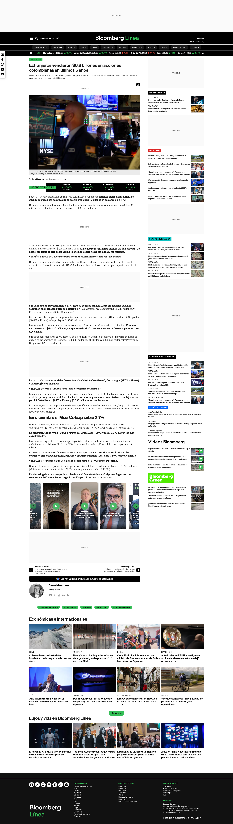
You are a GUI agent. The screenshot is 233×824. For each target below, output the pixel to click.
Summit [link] (83, 47)
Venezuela (77, 797)
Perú (75, 801)
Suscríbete (167, 786)
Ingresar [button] (200, 38)
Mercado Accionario (70, 607)
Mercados (36, 59)
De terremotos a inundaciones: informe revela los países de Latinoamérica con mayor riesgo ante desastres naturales (167, 489)
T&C (164, 795)
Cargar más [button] (116, 713)
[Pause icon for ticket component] (30, 53)
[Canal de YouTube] (43, 784)
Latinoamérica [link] (108, 47)
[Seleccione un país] (57, 38)
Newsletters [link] (57, 47)
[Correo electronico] (50, 595)
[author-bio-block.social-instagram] (59, 595)
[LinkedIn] (63, 595)
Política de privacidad (170, 788)
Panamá (76, 805)
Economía (122, 786)
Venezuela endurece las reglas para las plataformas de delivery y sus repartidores (182, 701)
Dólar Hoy (122, 791)
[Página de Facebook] (31, 784)
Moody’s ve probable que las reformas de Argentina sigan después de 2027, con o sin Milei (93, 658)
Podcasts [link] (164, 47)
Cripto (120, 795)
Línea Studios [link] (137, 47)
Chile (75, 799)
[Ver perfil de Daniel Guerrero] (39, 591)
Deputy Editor (54, 589)
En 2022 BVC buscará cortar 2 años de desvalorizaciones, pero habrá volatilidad (80, 256)
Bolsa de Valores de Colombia (48, 607)
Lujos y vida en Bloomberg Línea (60, 718)
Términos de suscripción (171, 791)
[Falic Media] (189, 42)
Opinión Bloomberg (158, 407)
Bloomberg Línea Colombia (121, 607)
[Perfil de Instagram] (49, 784)
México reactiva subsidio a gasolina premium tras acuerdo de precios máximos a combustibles (51, 571)
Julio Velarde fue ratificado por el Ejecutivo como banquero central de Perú (48, 701)
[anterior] (31, 570)
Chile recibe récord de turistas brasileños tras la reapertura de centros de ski (50, 658)
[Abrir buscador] (36, 38)
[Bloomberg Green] (176, 478)
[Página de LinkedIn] (54, 784)
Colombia (77, 795)
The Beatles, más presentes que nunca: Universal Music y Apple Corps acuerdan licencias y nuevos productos (94, 754)
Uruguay (77, 808)
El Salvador (78, 812)
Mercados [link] (71, 47)
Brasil (76, 788)
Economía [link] (195, 47)
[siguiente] (138, 570)
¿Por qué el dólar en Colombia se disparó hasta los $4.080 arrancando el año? (79, 460)
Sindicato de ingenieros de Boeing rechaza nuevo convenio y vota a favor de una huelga (119, 570)
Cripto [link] (94, 47)
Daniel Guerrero (38, 179)
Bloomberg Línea (101, 607)
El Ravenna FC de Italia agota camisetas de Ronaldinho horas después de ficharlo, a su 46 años (50, 754)
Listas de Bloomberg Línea (127, 801)
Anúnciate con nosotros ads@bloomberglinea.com (181, 808)
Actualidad (122, 793)
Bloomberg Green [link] (179, 47)
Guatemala (77, 816)
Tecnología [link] (122, 47)
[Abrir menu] (31, 38)
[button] (138, 84)
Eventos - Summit (169, 804)
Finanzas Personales (125, 797)
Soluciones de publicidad (172, 812)
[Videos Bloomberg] (176, 442)
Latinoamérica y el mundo (83, 786)
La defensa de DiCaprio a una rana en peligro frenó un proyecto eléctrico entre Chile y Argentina (136, 754)
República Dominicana (82, 814)
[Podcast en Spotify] (66, 784)
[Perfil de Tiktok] (60, 784)
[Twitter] (54, 595)
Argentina (77, 793)
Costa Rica (78, 810)
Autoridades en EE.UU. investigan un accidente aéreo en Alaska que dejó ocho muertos (180, 658)
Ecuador (77, 803)
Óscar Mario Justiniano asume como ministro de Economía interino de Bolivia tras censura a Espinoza (138, 658)
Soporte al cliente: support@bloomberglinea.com (180, 810)
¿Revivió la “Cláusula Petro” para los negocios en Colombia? (70, 388)
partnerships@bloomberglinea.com (175, 806)
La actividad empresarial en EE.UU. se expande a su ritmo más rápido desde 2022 (137, 701)
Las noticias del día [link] (40, 47)
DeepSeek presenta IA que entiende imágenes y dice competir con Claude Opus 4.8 (93, 701)
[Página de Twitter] (37, 784)
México (76, 791)
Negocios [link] (151, 47)
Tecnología (167, 793)
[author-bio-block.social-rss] (67, 595)
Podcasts (121, 799)
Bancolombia (86, 607)
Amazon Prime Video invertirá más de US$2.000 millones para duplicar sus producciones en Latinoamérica (181, 754)
